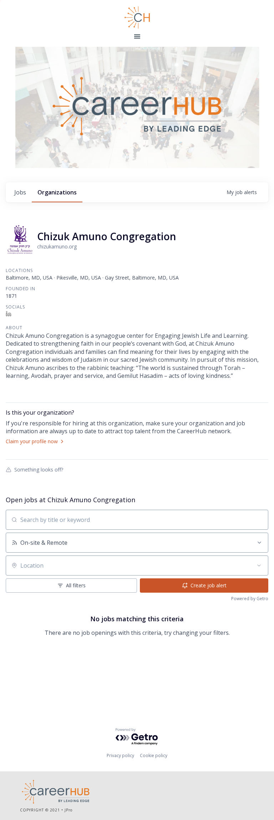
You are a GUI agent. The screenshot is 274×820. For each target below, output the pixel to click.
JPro (68, 809)
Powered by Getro (249, 599)
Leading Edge (137, 17)
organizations (57, 192)
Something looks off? (38, 469)
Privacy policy (120, 755)
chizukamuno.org (57, 246)
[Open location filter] (259, 565)
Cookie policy (153, 755)
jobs (20, 192)
